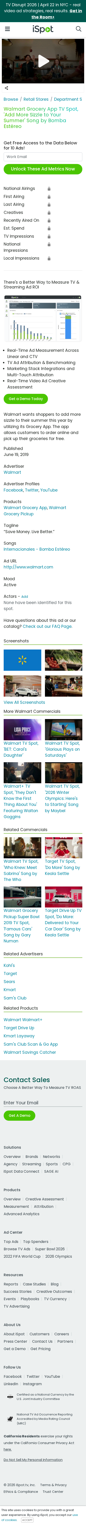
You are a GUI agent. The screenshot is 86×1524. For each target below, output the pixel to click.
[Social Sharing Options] (6, 88)
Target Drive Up (19, 1028)
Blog (54, 1284)
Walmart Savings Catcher (30, 1052)
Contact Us (42, 1341)
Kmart (10, 990)
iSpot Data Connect (21, 1171)
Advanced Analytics (21, 1214)
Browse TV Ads (17, 1249)
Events (10, 1299)
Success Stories (18, 1291)
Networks (51, 1156)
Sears (9, 981)
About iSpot (14, 1334)
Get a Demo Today (26, 398)
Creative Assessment (44, 1199)
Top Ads (11, 1241)
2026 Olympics (58, 1256)
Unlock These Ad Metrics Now (43, 169)
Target (10, 973)
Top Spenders (35, 1241)
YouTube (49, 490)
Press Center (15, 1341)
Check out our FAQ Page (47, 626)
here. (8, 1449)
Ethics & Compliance (21, 1491)
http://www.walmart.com (28, 567)
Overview (12, 1156)
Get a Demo (15, 1348)
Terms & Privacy (53, 1485)
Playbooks (30, 1299)
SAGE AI (51, 1171)
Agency (10, 1164)
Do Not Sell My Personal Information (33, 1459)
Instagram (32, 1384)
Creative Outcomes (54, 1291)
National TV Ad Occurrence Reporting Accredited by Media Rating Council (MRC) (44, 1418)
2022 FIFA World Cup (22, 1256)
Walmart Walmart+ (23, 1020)
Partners (65, 1341)
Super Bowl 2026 (50, 1249)
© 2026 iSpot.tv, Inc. (20, 1485)
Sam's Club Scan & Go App (31, 1044)
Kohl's (9, 965)
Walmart (12, 472)
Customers (40, 1334)
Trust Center (53, 1491)
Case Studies (34, 1284)
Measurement (16, 1206)
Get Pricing (40, 1348)
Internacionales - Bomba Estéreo (37, 549)
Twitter (32, 490)
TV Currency (55, 1299)
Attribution (43, 1206)
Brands (31, 1156)
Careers (61, 1334)
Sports (52, 1164)
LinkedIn (11, 1384)
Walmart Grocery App (25, 507)
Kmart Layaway (19, 1036)
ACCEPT (27, 1520)
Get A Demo (19, 1115)
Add (24, 596)
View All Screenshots (24, 702)
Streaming (31, 1164)
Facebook (13, 490)
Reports (11, 1284)
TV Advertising (17, 1306)
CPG (67, 1164)
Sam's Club (15, 998)
